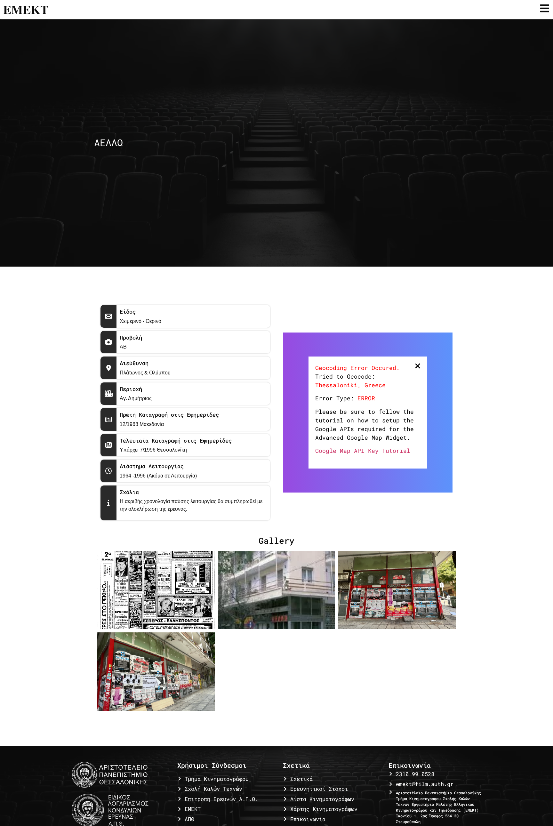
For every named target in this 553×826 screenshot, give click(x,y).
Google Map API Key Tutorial (362, 450)
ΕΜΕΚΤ (25, 9)
